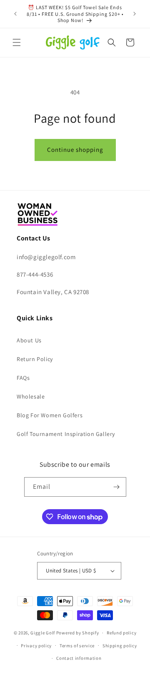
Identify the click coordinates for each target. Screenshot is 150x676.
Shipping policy (119, 646)
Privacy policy (36, 646)
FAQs (23, 377)
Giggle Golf (42, 633)
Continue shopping (75, 150)
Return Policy (35, 359)
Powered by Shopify (77, 633)
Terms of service (77, 646)
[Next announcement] (134, 14)
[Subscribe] (117, 487)
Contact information (78, 658)
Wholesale (31, 396)
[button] (17, 42)
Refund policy (121, 633)
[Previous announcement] (15, 14)
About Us (29, 340)
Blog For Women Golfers (49, 415)
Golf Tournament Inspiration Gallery (66, 434)
